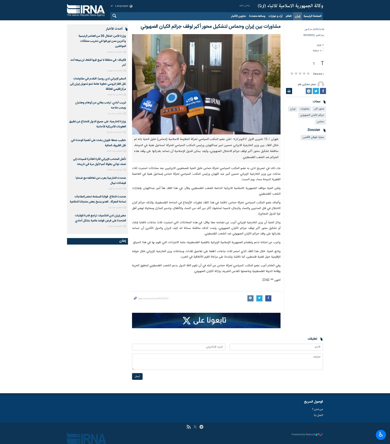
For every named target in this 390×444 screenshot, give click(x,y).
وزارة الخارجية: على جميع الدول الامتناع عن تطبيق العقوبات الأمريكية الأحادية (97, 124)
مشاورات (304, 109)
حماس (320, 122)
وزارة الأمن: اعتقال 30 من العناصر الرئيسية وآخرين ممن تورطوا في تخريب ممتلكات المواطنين (102, 41)
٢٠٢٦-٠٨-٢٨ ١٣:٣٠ (115, 151)
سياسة (316, 51)
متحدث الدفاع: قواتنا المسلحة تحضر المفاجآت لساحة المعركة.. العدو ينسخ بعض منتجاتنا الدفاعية (98, 199)
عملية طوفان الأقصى (313, 137)
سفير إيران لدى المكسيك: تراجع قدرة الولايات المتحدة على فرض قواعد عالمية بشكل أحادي (100, 218)
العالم (288, 16)
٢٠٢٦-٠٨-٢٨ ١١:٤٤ (115, 189)
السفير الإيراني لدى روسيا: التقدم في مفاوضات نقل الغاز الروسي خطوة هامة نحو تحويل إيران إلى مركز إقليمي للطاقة (98, 83)
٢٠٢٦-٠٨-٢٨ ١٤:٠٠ (115, 114)
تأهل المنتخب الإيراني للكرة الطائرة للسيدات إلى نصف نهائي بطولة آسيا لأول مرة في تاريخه (99, 162)
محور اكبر (319, 109)
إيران (297, 16)
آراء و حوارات (276, 16)
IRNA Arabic (290, 6)
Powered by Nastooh (304, 434)
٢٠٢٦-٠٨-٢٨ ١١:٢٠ (115, 208)
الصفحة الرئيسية (312, 16)
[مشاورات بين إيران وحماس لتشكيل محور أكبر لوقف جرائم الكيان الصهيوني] (206, 84)
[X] (195, 427)
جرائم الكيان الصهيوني (312, 115)
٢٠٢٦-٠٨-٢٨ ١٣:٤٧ (115, 132)
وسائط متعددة (257, 16)
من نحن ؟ (317, 409)
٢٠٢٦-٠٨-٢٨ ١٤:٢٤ (115, 95)
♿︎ (381, 434)
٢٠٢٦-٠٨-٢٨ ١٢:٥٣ (115, 170)
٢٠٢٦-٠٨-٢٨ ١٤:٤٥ (115, 71)
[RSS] (188, 427)
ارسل (137, 376)
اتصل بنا (318, 415)
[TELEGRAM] (201, 427)
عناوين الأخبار (238, 16)
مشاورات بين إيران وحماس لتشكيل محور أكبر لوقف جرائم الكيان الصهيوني (211, 27)
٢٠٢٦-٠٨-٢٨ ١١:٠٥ (115, 226)
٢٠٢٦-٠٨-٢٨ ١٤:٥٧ (115, 52)
